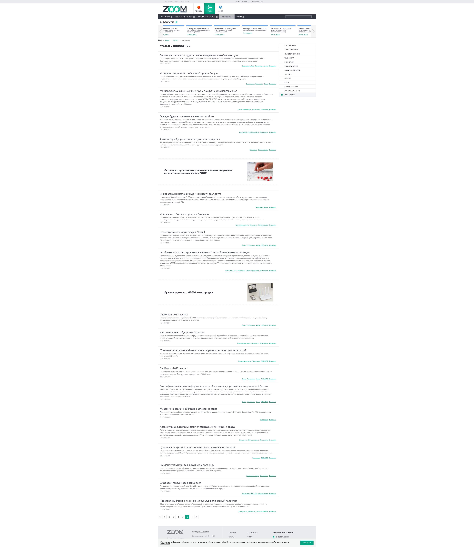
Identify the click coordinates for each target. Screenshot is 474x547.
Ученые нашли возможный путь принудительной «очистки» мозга (225, 31)
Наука (209, 11)
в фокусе (167, 22)
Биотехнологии (291, 50)
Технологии (226, 17)
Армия (239, 17)
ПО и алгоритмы (239, 270)
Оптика (288, 78)
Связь (266, 84)
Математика (165, 17)
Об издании (171, 538)
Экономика (264, 109)
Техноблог (252, 532)
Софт (220, 11)
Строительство (263, 150)
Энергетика (289, 62)
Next (313, 31)
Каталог (232, 532)
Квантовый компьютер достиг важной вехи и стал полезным (254, 30)
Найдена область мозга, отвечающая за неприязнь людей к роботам (169, 31)
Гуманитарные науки (206, 17)
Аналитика (246, 1)
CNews (237, 1)
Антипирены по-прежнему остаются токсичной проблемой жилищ (281, 31)
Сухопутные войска (248, 66)
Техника (198, 11)
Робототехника (291, 66)
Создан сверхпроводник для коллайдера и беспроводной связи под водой (198, 31)
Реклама (181, 538)
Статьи (231, 537)
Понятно (307, 543)
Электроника (250, 84)
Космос (244, 245)
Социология (255, 343)
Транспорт (289, 58)
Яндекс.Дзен (282, 537)
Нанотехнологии (253, 132)
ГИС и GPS (264, 245)
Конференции (257, 1)
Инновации (272, 66)
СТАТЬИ (175, 40)
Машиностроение (262, 511)
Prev (160, 31)
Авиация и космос (293, 70)
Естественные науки (183, 17)
